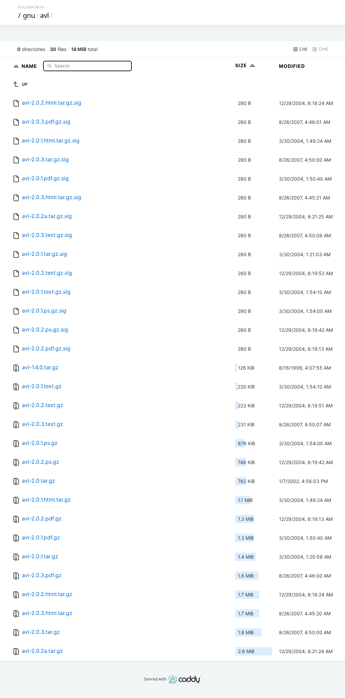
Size (241, 65)
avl (44, 15)
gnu (29, 15)
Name (30, 66)
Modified (292, 66)
